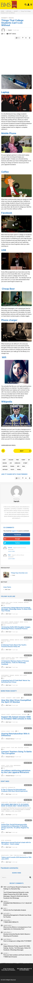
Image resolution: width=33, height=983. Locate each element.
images (5, 463)
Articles (3, 714)
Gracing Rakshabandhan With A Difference (15, 735)
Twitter (17, 543)
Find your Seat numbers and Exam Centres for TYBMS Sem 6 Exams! (17, 956)
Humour (3, 602)
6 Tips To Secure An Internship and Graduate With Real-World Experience (14, 790)
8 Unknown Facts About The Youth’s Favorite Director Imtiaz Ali (13, 645)
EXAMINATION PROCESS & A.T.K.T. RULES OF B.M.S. (17, 904)
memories (26, 602)
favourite (26, 639)
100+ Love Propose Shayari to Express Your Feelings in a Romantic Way (16, 888)
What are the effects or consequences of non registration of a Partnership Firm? (17, 928)
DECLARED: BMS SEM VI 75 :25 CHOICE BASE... (24, 969)
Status (3, 603)
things (12, 466)
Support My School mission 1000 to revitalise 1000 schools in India (16, 718)
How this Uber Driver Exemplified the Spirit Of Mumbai (16, 701)
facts (21, 639)
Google (17, 539)
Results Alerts (12, 802)
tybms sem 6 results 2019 (19, 855)
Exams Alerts (4, 802)
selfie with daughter (6, 623)
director (17, 639)
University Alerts (21, 802)
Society (4, 18)
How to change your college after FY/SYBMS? (17, 941)
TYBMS (11, 855)
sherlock (17, 463)
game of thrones (23, 657)
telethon (24, 714)
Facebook (17, 534)
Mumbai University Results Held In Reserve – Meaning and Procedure (17, 935)
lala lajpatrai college (7, 766)
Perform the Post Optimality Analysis (14, 910)
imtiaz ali (3, 641)
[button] (26, 4)
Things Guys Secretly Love (19, 573)
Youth (11, 18)
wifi (18, 466)
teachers (26, 747)
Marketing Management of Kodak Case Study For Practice (17, 916)
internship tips (11, 787)
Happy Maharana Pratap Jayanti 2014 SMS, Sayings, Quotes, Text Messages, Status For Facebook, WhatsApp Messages (17, 948)
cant (4, 459)
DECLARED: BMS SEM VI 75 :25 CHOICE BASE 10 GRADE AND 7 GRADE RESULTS (15, 805)
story (28, 802)
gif (29, 459)
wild (23, 466)
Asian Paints (7, 587)
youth (12, 469)
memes (3, 658)
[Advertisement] (16, 57)
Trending (12, 639)
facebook (20, 602)
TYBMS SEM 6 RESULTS (10, 922)
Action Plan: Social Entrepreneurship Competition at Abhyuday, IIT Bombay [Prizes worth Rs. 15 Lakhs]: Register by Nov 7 (15, 827)
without (5, 469)
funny (23, 459)
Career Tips (4, 787)
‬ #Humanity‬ (9, 697)
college (10, 459)
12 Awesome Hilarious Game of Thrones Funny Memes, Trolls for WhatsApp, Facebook (15, 662)
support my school (16, 714)
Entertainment (5, 639)
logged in (14, 531)
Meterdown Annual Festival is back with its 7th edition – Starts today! (16, 843)
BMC (16, 747)
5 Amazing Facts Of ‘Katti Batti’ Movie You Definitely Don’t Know (15, 681)
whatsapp (7, 603)
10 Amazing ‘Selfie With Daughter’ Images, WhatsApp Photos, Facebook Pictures (16, 627)
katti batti (3, 676)
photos (26, 621)
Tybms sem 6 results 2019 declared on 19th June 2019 (16, 858)
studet (25, 463)
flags (11, 765)
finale (13, 657)
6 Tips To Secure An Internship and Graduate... (8, 969)
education (20, 747)
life (11, 463)
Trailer (9, 676)
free (17, 459)
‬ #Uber (14, 697)
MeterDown (8, 840)
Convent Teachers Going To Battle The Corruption (16, 753)
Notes (2, 822)
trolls (7, 658)
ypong (19, 469)
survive (5, 466)
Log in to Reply (11, 551)
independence (17, 765)
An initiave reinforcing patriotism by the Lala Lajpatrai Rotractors (15, 771)
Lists (7, 602)
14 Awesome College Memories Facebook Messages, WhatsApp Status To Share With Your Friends (16, 609)
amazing (11, 621)
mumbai (18, 697)
